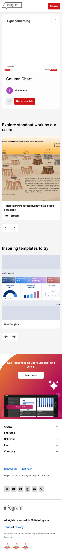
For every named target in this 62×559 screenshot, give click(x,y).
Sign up (54, 6)
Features (9, 432)
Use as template (24, 101)
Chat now (26, 469)
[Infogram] (12, 6)
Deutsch (16, 475)
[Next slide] (14, 228)
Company (10, 451)
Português (26, 475)
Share (8, 69)
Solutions (9, 439)
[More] (55, 19)
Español (36, 475)
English (7, 475)
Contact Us (10, 469)
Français (46, 475)
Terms (8, 527)
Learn (7, 445)
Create (8, 426)
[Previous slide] (6, 228)
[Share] (9, 101)
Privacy (19, 527)
